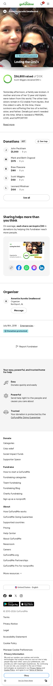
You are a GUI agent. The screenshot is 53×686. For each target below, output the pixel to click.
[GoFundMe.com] (26, 3)
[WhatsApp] (26, 268)
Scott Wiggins (18, 176)
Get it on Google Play (11, 604)
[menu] (48, 4)
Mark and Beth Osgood (23, 158)
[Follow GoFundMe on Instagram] (21, 595)
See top (44, 141)
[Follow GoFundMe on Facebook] (5, 595)
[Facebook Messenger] (34, 268)
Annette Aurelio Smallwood (25, 298)
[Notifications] (41, 4)
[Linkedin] (41, 268)
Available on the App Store (27, 604)
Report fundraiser (28, 346)
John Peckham (18, 148)
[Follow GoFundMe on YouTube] (10, 595)
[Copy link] (11, 268)
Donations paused (28, 56)
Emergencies (26, 325)
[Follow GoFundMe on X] (15, 595)
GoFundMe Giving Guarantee (25, 417)
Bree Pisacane (18, 167)
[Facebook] (19, 268)
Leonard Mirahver (20, 186)
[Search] (5, 4)
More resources (11, 573)
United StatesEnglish (28, 587)
